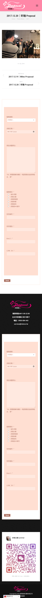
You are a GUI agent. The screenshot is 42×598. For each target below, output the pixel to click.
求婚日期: (10, 129)
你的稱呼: (10, 214)
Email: (10, 238)
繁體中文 (9, 596)
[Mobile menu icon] (37, 5)
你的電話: (10, 226)
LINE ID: (10, 251)
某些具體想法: (11, 146)
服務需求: (10, 192)
